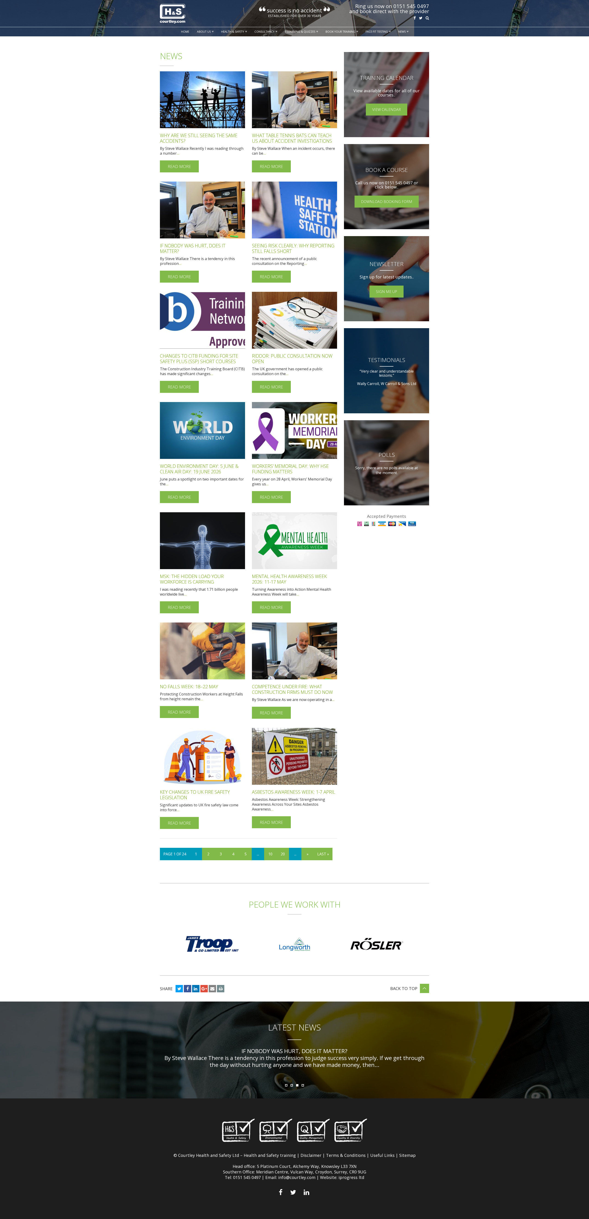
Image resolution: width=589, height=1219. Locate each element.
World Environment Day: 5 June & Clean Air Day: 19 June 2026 (199, 469)
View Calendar (386, 109)
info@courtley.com (296, 1177)
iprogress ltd (351, 1177)
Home (185, 32)
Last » (323, 854)
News (402, 32)
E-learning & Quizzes (300, 32)
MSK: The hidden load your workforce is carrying (192, 579)
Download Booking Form (386, 201)
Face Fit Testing (377, 32)
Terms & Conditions (346, 1155)
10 (270, 854)
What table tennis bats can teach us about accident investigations (292, 138)
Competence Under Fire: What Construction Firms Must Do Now (292, 689)
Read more (179, 166)
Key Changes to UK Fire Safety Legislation (195, 795)
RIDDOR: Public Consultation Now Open (292, 359)
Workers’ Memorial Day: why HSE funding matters (290, 469)
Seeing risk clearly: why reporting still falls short (293, 248)
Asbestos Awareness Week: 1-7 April (293, 792)
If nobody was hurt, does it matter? (192, 248)
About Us (204, 32)
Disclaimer (310, 1155)
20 (283, 854)
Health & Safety (232, 32)
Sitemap (407, 1155)
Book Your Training (340, 32)
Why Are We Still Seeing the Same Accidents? (198, 138)
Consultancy (264, 32)
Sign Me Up (386, 291)
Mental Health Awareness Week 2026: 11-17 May (289, 579)
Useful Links (382, 1155)
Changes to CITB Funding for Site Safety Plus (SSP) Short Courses (199, 359)
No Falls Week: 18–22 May (189, 686)
